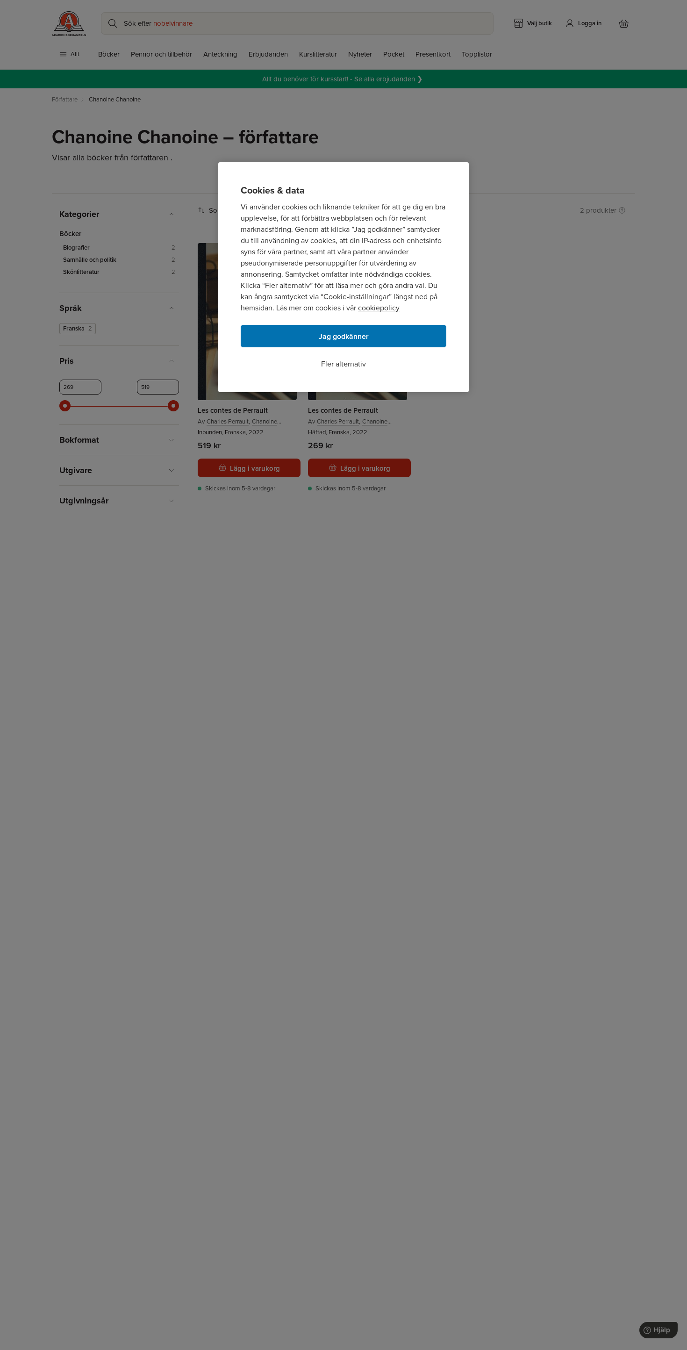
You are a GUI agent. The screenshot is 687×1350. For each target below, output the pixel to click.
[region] (343, 277)
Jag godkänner (344, 336)
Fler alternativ (343, 364)
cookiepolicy (379, 307)
